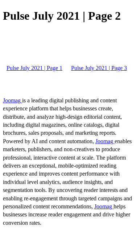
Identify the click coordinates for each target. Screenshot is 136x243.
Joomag (12, 100)
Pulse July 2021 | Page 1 (34, 68)
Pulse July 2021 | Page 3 (99, 68)
